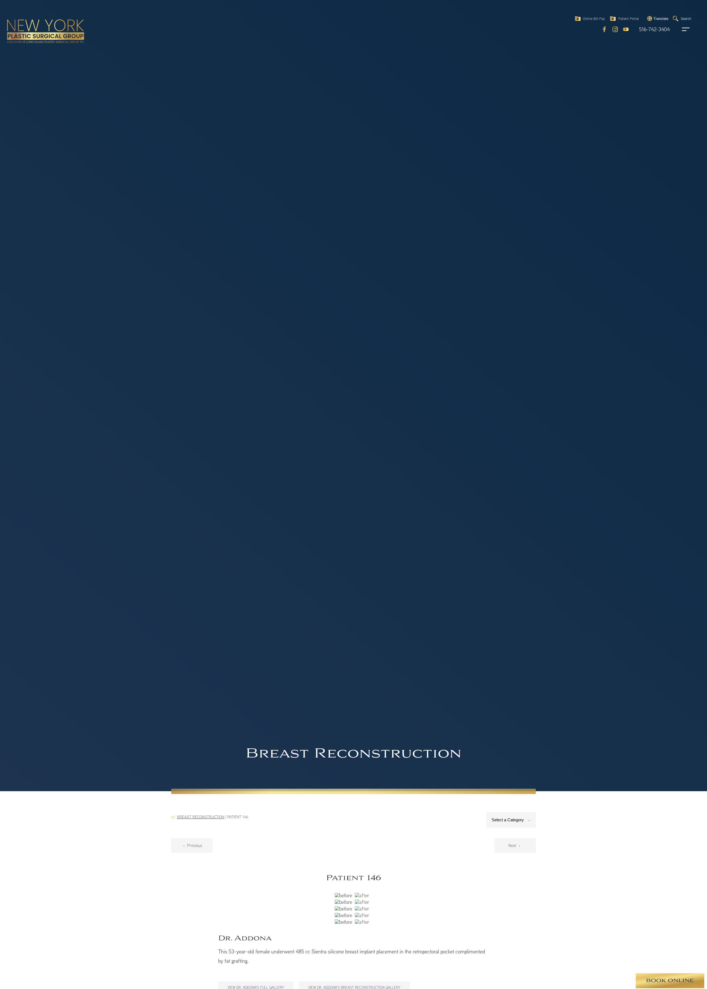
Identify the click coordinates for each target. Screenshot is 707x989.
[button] (657, 18)
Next (512, 845)
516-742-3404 (654, 29)
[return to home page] (33, 19)
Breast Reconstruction (200, 816)
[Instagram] (615, 29)
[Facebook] (604, 29)
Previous (194, 845)
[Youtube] (626, 29)
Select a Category (508, 819)
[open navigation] (680, 29)
